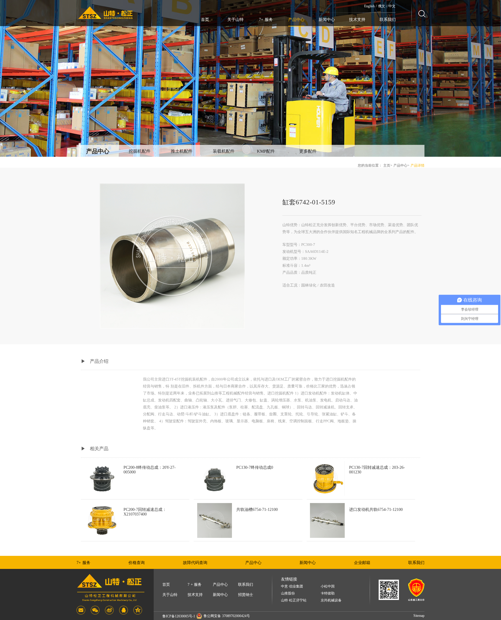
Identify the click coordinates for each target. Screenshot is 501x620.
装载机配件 (224, 151)
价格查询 (136, 562)
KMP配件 (266, 151)
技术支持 (357, 19)
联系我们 (388, 19)
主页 (386, 165)
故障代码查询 (195, 562)
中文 (392, 6)
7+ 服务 (266, 19)
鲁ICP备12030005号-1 (178, 616)
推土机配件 (182, 151)
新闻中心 (327, 19)
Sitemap (418, 616)
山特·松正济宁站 (293, 600)
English (369, 6)
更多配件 (308, 151)
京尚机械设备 (331, 600)
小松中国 (328, 586)
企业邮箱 (362, 562)
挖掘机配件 (139, 151)
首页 (205, 19)
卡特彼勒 (328, 593)
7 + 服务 (195, 584)
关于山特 (235, 19)
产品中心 (296, 19)
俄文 (381, 6)
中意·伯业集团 (292, 586)
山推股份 (288, 593)
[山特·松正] (106, 12)
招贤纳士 (245, 594)
